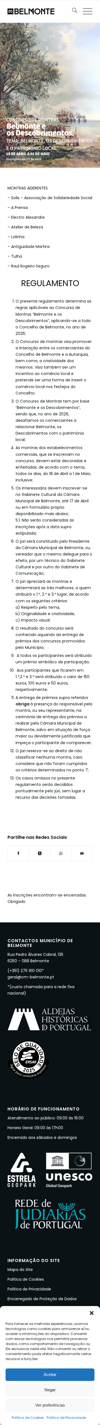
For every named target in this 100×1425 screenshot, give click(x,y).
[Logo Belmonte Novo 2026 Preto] (42, 11)
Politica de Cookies (26, 1279)
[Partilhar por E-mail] (81, 853)
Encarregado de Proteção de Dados (42, 1299)
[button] (91, 1313)
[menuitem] (71, 11)
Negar (50, 1389)
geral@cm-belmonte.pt (31, 977)
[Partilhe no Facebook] (18, 853)
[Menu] (84, 11)
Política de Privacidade (66, 1417)
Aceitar (50, 1374)
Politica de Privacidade (29, 1289)
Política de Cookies (28, 1417)
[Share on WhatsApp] (60, 853)
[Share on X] (39, 853)
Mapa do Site (20, 1269)
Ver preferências (50, 1405)
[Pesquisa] (71, 11)
